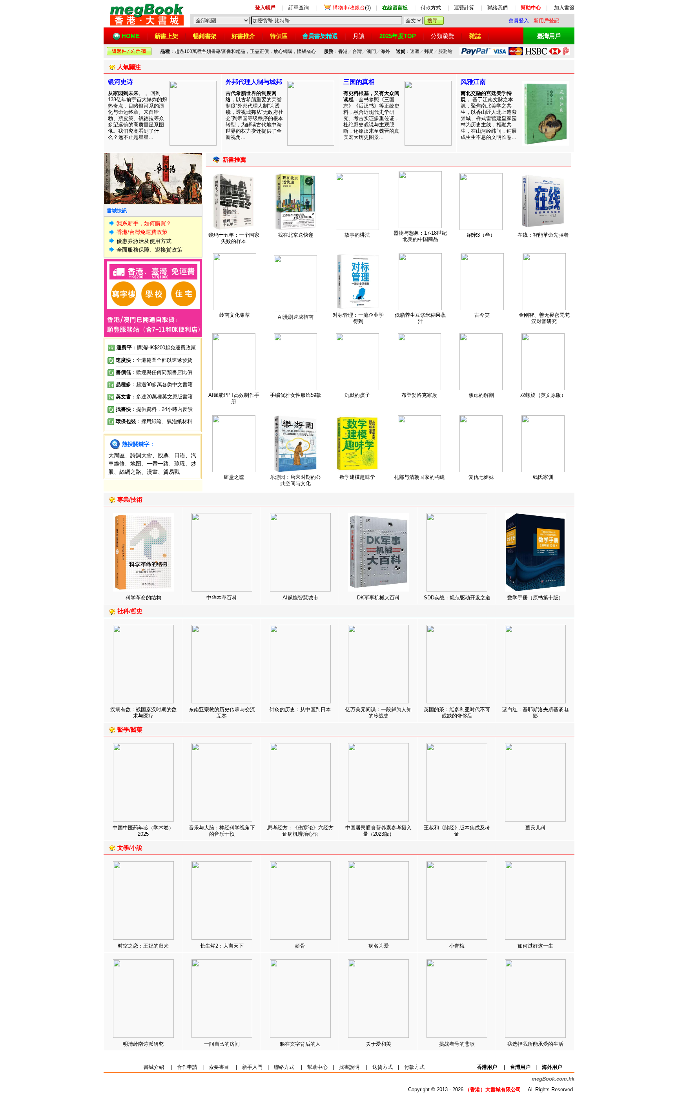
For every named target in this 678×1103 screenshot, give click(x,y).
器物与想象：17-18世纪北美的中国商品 (420, 236)
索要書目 (219, 1067)
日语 (179, 455)
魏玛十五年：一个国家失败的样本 (233, 238)
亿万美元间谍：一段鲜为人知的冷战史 (378, 713)
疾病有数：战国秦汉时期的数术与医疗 (143, 713)
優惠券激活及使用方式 (144, 241)
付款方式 (431, 8)
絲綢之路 (130, 472)
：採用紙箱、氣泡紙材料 (164, 421)
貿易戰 (171, 472)
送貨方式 (382, 1067)
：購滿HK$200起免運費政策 (156, 348)
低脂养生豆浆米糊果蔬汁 (420, 318)
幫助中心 (317, 1067)
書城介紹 (154, 1067)
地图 (135, 463)
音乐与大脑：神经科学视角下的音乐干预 (222, 831)
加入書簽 (564, 8)
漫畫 (152, 472)
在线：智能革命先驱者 (543, 235)
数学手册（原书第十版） (535, 598)
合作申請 (187, 1067)
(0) (352, 8)
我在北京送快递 (295, 235)
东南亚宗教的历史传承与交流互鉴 (222, 713)
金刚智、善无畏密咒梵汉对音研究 (544, 318)
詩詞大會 (141, 455)
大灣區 (116, 455)
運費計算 (464, 8)
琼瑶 (179, 463)
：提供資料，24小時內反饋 (162, 409)
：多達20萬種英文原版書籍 (154, 397)
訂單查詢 (298, 8)
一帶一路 (158, 463)
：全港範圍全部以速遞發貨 (154, 360)
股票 (163, 455)
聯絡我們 (497, 8)
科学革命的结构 (143, 598)
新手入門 (252, 1067)
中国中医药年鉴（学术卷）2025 (143, 831)
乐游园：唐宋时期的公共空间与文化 (295, 480)
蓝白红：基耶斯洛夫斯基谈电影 (535, 713)
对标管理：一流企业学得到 (358, 318)
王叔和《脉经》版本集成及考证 (457, 831)
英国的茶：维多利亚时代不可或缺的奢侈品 (457, 713)
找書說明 (349, 1067)
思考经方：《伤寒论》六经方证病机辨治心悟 (300, 831)
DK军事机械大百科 (378, 598)
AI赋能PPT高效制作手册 (233, 398)
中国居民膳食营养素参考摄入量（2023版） (378, 831)
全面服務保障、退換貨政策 (149, 250)
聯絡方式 (284, 1067)
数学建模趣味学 (357, 477)
